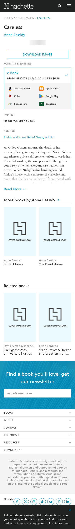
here (66, 523)
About (8, 420)
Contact (10, 427)
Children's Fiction (15, 137)
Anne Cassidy (14, 35)
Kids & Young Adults (40, 137)
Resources (11, 442)
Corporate (11, 435)
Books (8, 412)
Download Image (37, 54)
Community (12, 450)
